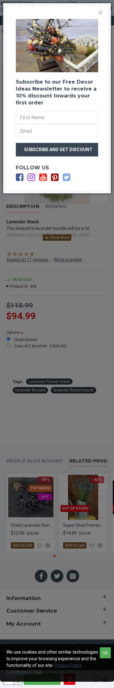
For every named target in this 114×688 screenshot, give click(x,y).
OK (105, 652)
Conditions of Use (23, 671)
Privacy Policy (68, 665)
